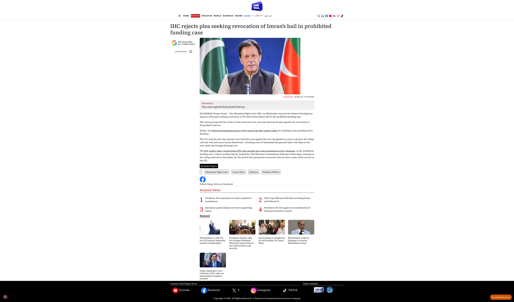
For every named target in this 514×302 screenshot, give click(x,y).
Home (186, 16)
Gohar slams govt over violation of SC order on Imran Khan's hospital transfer (212, 274)
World (217, 16)
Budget (195, 16)
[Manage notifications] (5, 297)
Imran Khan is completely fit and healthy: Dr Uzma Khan (272, 240)
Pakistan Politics (271, 172)
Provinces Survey (501, 297)
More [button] (247, 16)
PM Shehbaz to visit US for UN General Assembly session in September (212, 240)
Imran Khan (239, 172)
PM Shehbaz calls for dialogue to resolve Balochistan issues (298, 240)
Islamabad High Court (216, 172)
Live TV (259, 16)
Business (228, 16)
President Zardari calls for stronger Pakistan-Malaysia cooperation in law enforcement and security (241, 243)
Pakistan (207, 16)
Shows (239, 16)
